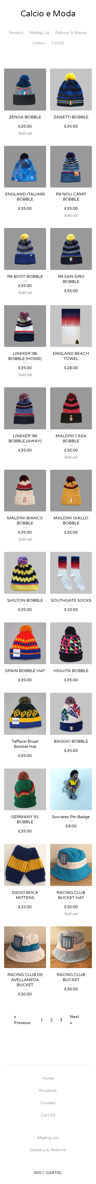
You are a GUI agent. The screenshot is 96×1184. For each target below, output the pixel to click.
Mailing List (39, 32)
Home (48, 1078)
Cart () (57, 43)
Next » (74, 1019)
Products (16, 32)
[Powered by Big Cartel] (48, 1172)
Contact (39, 43)
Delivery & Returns (71, 32)
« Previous (22, 1019)
